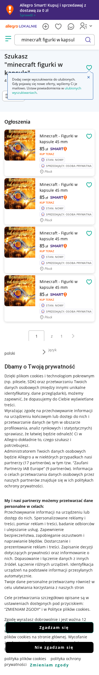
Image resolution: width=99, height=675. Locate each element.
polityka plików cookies (25, 658)
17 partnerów (36, 462)
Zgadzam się (54, 627)
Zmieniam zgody (49, 665)
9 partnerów (58, 468)
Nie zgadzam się (54, 647)
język (52, 350)
